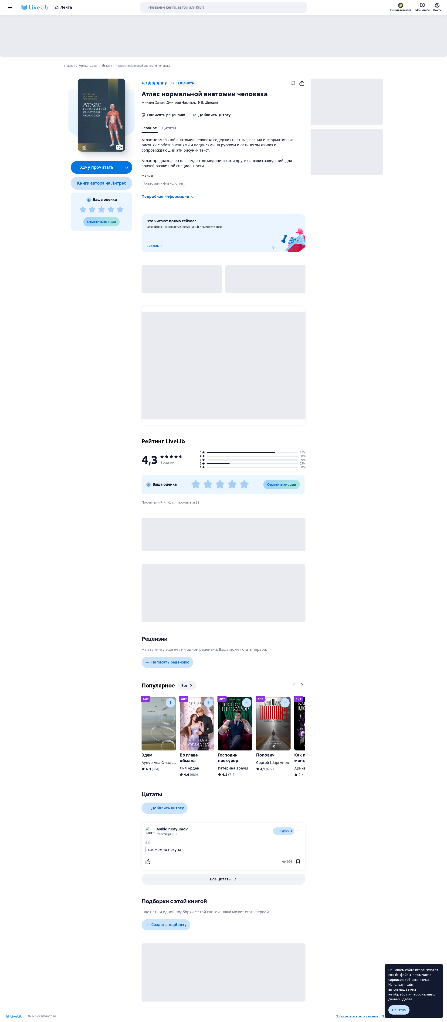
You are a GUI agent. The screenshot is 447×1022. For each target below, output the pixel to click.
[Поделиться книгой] (301, 83)
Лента (66, 7)
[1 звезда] (83, 209)
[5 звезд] (120, 209)
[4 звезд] (111, 209)
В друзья (285, 831)
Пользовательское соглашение (357, 1016)
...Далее (406, 999)
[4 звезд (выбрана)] (162, 83)
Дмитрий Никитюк (181, 102)
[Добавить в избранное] (293, 83)
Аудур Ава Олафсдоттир (164, 762)
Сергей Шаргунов (272, 762)
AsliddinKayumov (172, 829)
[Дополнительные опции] (127, 167)
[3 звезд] (101, 209)
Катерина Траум (233, 768)
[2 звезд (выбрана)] (154, 83)
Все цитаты (220, 879)
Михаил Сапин (153, 102)
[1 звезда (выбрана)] (149, 83)
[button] (101, 115)
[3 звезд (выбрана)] (158, 83)
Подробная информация (165, 196)
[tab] (150, 129)
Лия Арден (189, 768)
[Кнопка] (294, 684)
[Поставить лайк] (148, 861)
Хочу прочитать (96, 167)
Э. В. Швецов (208, 102)
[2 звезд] (92, 209)
